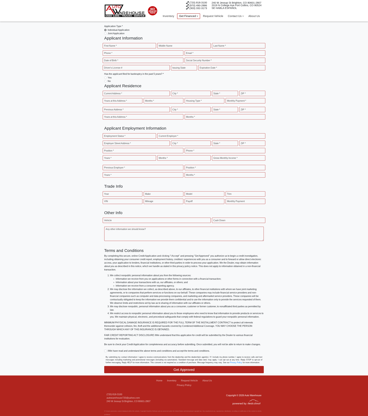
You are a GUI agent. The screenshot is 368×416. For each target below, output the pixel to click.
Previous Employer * (114, 167)
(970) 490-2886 (198, 5)
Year (106, 194)
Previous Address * (113, 109)
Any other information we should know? (126, 229)
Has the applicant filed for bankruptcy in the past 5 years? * (134, 74)
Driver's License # (113, 68)
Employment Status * (114, 136)
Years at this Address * (115, 101)
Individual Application (119, 30)
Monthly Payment (236, 201)
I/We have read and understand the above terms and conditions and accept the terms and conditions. (159, 351)
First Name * (110, 46)
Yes (110, 77)
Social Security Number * (199, 60)
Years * (107, 158)
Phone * (108, 53)
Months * (149, 101)
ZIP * (243, 93)
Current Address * (113, 93)
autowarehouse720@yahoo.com (123, 398)
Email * (189, 53)
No (109, 81)
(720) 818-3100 (198, 2)
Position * (109, 150)
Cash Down (219, 220)
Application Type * (113, 26)
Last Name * (219, 46)
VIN (106, 201)
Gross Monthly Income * (225, 158)
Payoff (189, 201)
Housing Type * (194, 101)
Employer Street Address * (117, 143)
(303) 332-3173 (198, 8)
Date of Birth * (111, 60)
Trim (229, 194)
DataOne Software (152, 411)
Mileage (149, 201)
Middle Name (165, 46)
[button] (188, 16)
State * (216, 93)
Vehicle (108, 220)
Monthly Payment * (236, 101)
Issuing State (179, 68)
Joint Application (116, 33)
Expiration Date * (208, 68)
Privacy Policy (236, 362)
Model (189, 194)
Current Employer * (168, 136)
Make (148, 194)
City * (175, 93)
